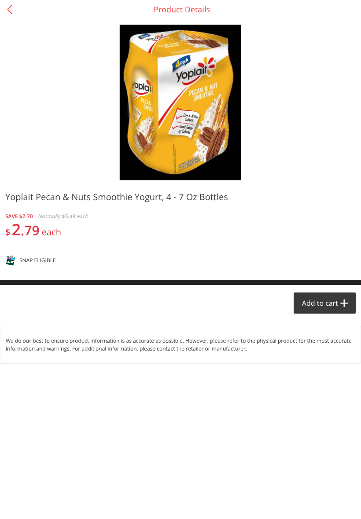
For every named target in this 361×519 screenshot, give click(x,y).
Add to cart (320, 303)
